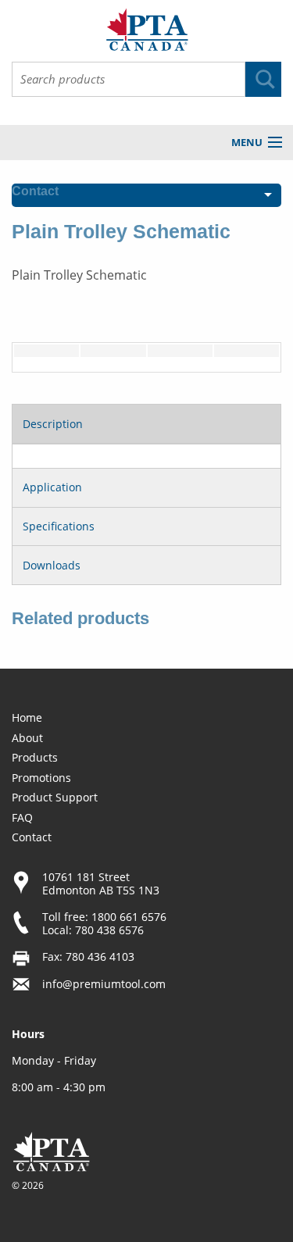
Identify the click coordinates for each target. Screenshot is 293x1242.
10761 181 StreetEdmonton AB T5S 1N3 (100, 883)
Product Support (55, 797)
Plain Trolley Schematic (79, 275)
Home (27, 717)
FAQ (22, 817)
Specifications (59, 526)
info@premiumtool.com (104, 983)
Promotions (41, 777)
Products (35, 757)
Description (53, 423)
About (27, 737)
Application (52, 487)
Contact (32, 837)
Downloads (51, 565)
